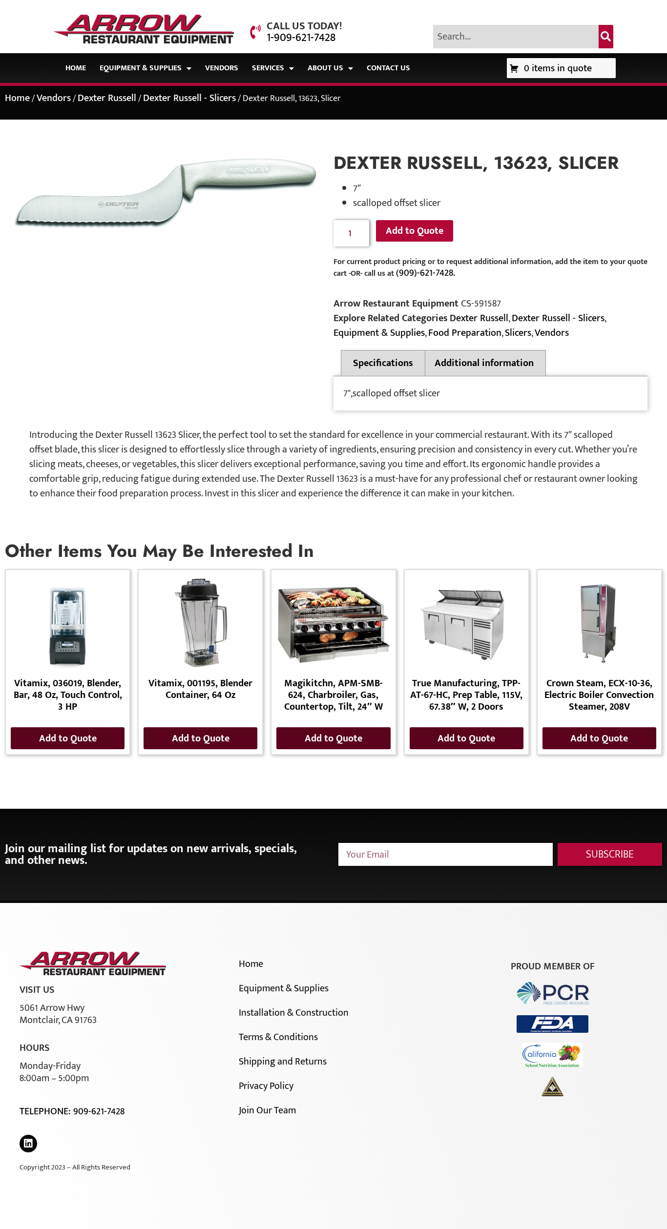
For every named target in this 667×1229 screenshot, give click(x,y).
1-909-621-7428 (301, 37)
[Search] (606, 36)
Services (268, 68)
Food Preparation (464, 333)
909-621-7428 (99, 1111)
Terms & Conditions (278, 1037)
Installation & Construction (294, 1012)
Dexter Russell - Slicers (189, 98)
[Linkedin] (28, 1143)
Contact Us (388, 68)
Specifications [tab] (383, 363)
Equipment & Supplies (141, 68)
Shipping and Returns (283, 1061)
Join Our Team (267, 1110)
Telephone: (46, 1111)
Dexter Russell (107, 98)
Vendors (221, 68)
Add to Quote (414, 231)
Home (75, 68)
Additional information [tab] (484, 363)
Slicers (518, 333)
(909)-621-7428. (425, 273)
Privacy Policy (266, 1086)
